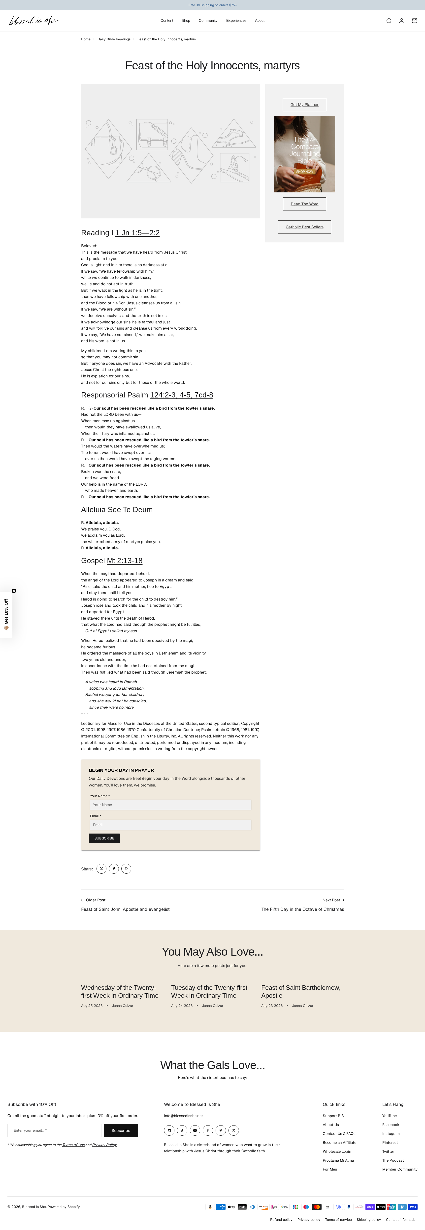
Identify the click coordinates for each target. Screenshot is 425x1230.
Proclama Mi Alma (338, 1160)
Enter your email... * (30, 1130)
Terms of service (338, 1219)
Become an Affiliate (339, 1142)
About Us (331, 1124)
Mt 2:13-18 (125, 560)
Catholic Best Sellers (305, 227)
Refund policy (281, 1219)
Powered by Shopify (64, 1206)
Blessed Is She (34, 1206)
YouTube (389, 1115)
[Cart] (414, 20)
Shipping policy (369, 1219)
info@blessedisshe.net (183, 1115)
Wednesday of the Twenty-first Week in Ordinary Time (120, 991)
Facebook (390, 1124)
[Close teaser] (13, 590)
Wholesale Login (337, 1151)
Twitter (388, 1151)
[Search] (388, 20)
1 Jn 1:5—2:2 (137, 233)
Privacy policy (308, 1219)
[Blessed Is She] (33, 20)
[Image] (304, 154)
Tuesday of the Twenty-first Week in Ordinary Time (209, 991)
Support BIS (333, 1115)
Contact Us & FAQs (339, 1133)
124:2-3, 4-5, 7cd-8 (181, 395)
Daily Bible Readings (114, 39)
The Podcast (393, 1160)
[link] (101, 869)
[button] (6, 615)
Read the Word (305, 204)
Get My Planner (305, 104)
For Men (330, 1169)
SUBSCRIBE (104, 838)
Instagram (391, 1133)
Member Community (400, 1169)
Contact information (402, 1219)
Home (86, 39)
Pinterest (390, 1142)
